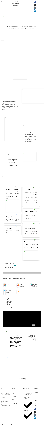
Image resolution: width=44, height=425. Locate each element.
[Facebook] (35, 2)
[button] (15, 1)
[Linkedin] (35, 10)
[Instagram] (35, 5)
